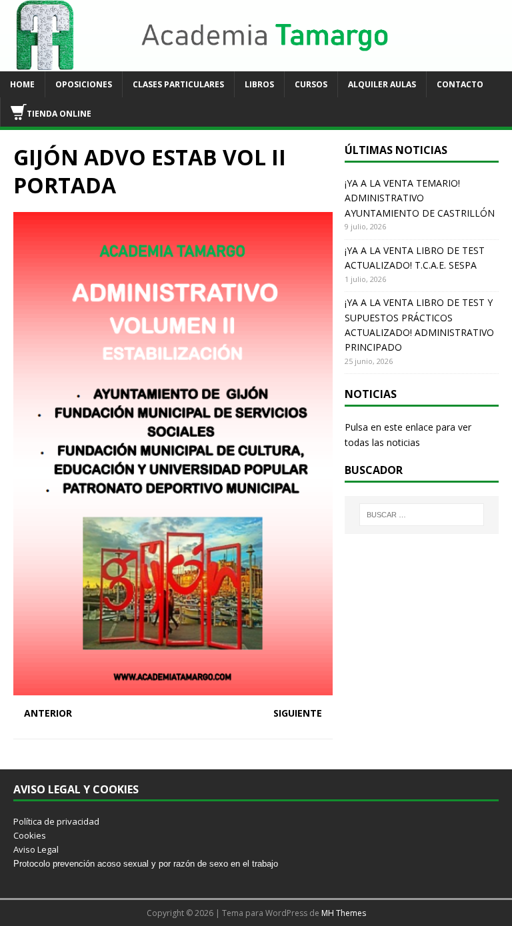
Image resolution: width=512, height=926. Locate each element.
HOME (22, 84)
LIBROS (259, 84)
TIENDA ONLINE (59, 113)
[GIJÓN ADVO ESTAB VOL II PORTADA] (173, 687)
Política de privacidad (56, 821)
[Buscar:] (422, 514)
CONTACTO (460, 84)
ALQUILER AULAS (382, 84)
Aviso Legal (36, 849)
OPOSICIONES (83, 84)
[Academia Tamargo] (256, 63)
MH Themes (343, 913)
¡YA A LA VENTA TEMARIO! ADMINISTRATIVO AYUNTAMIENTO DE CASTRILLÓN (420, 198)
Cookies (29, 835)
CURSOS (311, 84)
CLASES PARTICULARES (178, 84)
